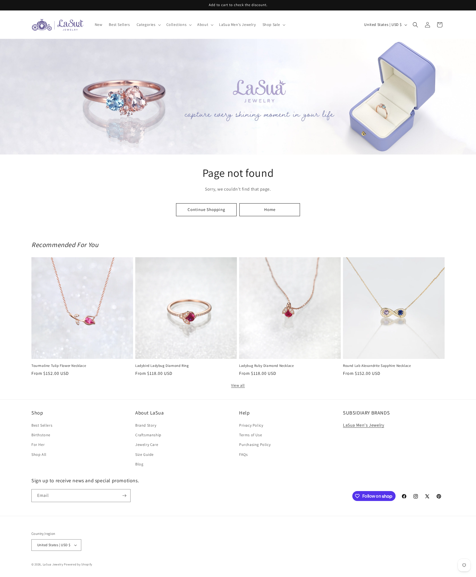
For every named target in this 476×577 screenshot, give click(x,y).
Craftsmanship (148, 434)
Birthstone (40, 434)
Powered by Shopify (78, 564)
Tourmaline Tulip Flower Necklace (58, 366)
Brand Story (145, 425)
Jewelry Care (146, 444)
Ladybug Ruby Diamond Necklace (266, 366)
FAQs (243, 454)
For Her (38, 444)
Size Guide (144, 454)
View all (238, 385)
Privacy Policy (251, 425)
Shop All (39, 454)
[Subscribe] (124, 495)
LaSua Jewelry (53, 564)
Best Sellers (41, 425)
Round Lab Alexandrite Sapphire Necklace (377, 366)
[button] (148, 24)
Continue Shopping (206, 209)
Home (269, 209)
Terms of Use (250, 434)
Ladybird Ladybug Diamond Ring (162, 366)
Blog (139, 464)
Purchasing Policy (255, 444)
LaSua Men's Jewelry (363, 425)
